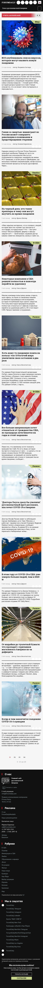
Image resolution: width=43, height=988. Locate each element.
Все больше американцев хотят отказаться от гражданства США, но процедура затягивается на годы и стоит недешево (20, 431)
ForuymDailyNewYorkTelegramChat (18, 933)
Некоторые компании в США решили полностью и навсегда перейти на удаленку (19, 281)
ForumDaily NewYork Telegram (17, 929)
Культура (5, 874)
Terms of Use (6, 802)
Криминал (5, 888)
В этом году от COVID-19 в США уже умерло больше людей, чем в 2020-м (21, 577)
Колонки (4, 885)
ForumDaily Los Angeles (14, 943)
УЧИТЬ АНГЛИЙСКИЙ (12, 15)
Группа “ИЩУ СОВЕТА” (14, 919)
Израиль (4, 882)
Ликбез (36, 172)
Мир (37, 22)
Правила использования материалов (14, 797)
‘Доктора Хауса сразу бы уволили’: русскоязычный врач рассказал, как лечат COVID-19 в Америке (21, 505)
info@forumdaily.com (9, 794)
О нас (8, 774)
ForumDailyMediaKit (8, 814)
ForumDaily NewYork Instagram (17, 936)
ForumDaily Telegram (13, 909)
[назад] (29, 757)
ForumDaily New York (13, 922)
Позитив (4, 851)
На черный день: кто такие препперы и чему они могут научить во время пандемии (18, 211)
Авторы (4, 835)
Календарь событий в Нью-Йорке (18, 926)
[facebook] (33, 70)
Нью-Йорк (5, 876)
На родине (5, 865)
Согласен (21, 978)
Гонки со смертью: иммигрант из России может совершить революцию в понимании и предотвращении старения (20, 136)
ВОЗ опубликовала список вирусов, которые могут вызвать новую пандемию (21, 60)
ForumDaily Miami (12, 940)
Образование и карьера (10, 859)
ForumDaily (8, 2)
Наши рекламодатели (9, 818)
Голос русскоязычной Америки (14, 8)
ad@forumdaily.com (9, 827)
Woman (4, 868)
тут (23, 895)
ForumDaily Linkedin (13, 916)
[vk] (36, 70)
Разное (36, 317)
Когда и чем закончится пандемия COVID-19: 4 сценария (21, 720)
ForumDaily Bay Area (13, 947)
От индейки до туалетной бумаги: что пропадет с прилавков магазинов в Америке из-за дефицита (21, 648)
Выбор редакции (8, 879)
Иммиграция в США (8, 853)
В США (36, 243)
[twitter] (39, 70)
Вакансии (5, 837)
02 (14, 757)
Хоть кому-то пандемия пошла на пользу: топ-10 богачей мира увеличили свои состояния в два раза (21, 357)
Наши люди (34, 96)
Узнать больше (21, 974)
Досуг (4, 862)
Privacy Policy (6, 799)
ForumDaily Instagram (13, 912)
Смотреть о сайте (11, 787)
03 (19, 757)
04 (24, 757)
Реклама (10, 808)
